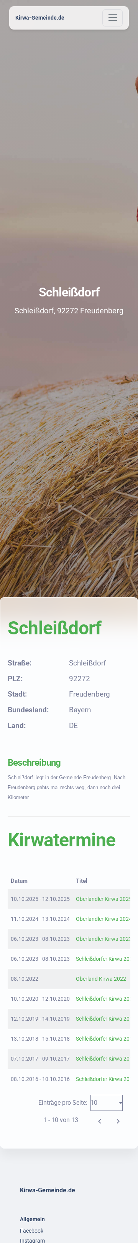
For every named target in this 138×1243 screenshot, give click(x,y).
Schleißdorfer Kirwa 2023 (106, 959)
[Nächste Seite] (118, 1120)
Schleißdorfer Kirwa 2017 (106, 1059)
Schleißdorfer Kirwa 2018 (106, 1039)
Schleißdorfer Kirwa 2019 (106, 1019)
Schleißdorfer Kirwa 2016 (106, 1079)
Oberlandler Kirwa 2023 (104, 939)
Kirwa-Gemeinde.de (39, 18)
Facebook (31, 1231)
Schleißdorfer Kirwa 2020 (106, 999)
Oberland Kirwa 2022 (101, 979)
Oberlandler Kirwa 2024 (104, 919)
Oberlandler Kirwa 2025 (104, 899)
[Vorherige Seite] (99, 1120)
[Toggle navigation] (112, 17)
